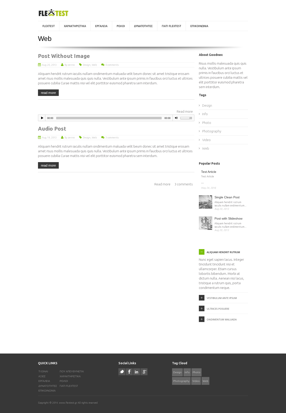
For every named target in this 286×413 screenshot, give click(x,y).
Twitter (121, 371)
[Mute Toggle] (176, 118)
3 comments (112, 137)
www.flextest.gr (68, 402)
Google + (144, 371)
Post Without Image (64, 56)
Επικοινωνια (199, 26)
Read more (185, 111)
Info (205, 114)
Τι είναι (43, 371)
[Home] (53, 13)
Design (86, 65)
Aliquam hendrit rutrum (223, 252)
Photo (206, 123)
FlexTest (48, 26)
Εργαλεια (101, 26)
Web (94, 65)
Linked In (136, 371)
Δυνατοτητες (143, 26)
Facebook (129, 371)
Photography (211, 131)
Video (206, 140)
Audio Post (52, 129)
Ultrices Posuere (218, 308)
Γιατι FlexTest (171, 26)
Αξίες (42, 376)
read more (48, 93)
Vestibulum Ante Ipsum (222, 298)
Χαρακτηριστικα (75, 26)
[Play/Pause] (42, 118)
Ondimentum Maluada (222, 319)
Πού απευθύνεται (72, 371)
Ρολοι (121, 26)
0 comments (112, 65)
